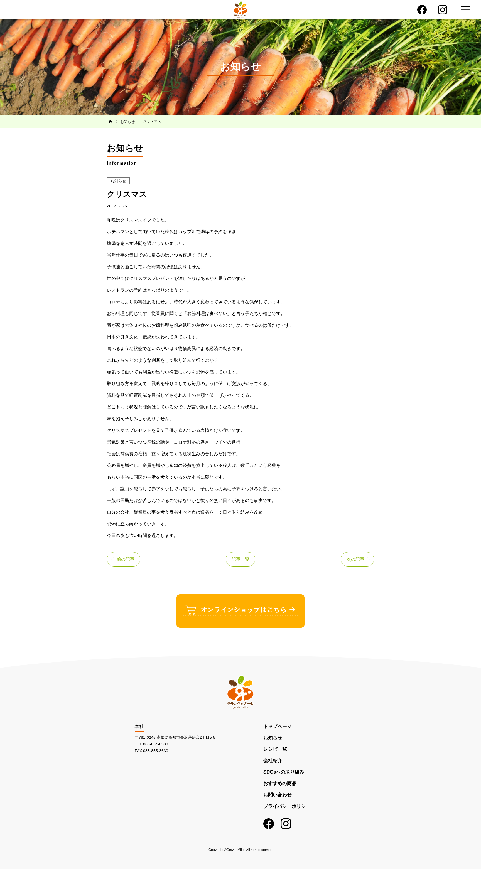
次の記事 (355, 559)
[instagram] (442, 10)
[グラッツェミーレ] (240, 9)
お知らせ (272, 737)
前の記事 (125, 559)
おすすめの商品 (279, 783)
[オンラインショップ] (240, 610)
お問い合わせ (277, 794)
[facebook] (422, 10)
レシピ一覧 (275, 749)
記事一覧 (240, 559)
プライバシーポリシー (287, 806)
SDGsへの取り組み (283, 772)
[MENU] (465, 10)
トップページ (277, 726)
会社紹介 (272, 760)
